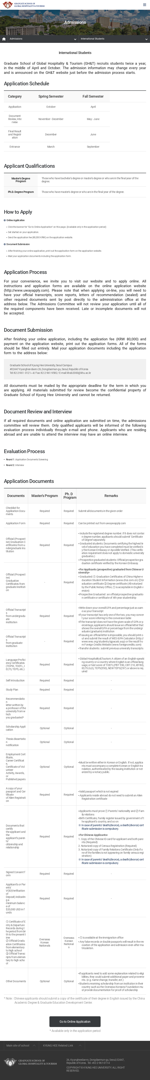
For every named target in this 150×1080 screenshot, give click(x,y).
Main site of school (17, 1045)
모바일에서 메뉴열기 (144, 5)
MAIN (4, 39)
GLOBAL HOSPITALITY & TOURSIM (24, 5)
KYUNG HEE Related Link (58, 1045)
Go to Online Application (75, 1022)
